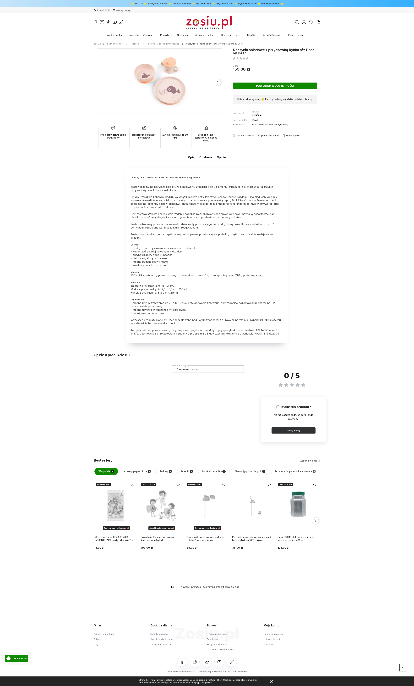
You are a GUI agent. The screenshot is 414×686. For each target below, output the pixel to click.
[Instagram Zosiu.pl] (102, 22)
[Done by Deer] (257, 114)
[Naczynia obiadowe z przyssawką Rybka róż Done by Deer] (160, 81)
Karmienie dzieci (230, 35)
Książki (251, 35)
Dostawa (205, 157)
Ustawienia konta (272, 639)
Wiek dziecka (114, 35)
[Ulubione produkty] (311, 22)
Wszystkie (106, 471)
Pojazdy (164, 35)
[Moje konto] (304, 22)
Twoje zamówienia (273, 634)
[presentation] (102, 82)
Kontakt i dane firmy (104, 634)
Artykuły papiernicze (136, 471)
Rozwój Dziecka (271, 35)
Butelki (186, 471)
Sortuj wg (181, 365)
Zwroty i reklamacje (160, 644)
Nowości (134, 35)
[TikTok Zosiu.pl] (108, 22)
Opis (191, 157)
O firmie (98, 639)
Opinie (221, 157)
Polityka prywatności (217, 644)
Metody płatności (159, 634)
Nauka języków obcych (249, 471)
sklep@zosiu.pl (123, 10)
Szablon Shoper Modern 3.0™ (212, 671)
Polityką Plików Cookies (219, 680)
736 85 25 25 (103, 10)
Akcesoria (182, 35)
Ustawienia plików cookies (220, 649)
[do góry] (402, 667)
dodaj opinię (293, 430)
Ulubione (268, 644)
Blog (96, 644)
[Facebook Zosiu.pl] (96, 22)
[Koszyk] (318, 22)
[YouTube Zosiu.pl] (115, 22)
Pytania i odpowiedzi (217, 634)
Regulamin (212, 639)
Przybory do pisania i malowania (295, 471)
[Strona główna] (208, 22)
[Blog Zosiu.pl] (121, 22)
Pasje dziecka (296, 35)
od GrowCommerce (238, 671)
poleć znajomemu (270, 135)
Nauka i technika (213, 471)
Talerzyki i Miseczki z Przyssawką (270, 124)
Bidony (165, 471)
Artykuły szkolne (204, 35)
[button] (139, 115)
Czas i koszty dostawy (161, 639)
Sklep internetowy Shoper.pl (180, 671)
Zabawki (148, 35)
